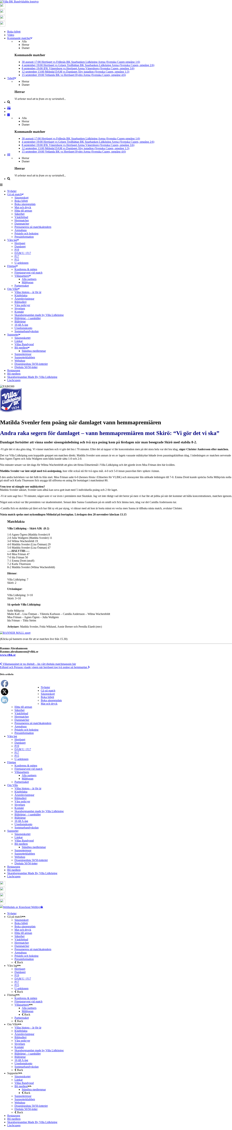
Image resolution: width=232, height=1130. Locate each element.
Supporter (12, 830)
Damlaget (20, 742)
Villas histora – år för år (27, 788)
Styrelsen (19, 804)
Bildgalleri (20, 798)
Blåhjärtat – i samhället (27, 814)
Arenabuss (20, 726)
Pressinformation (24, 732)
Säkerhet (19, 710)
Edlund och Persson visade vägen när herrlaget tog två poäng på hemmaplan (44, 667)
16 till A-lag (21, 821)
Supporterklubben (24, 853)
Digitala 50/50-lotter (26, 863)
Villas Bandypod (24, 840)
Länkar (18, 837)
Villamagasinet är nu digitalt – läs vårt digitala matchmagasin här (39, 663)
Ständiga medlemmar (34, 847)
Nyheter (45, 687)
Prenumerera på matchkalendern (32, 723)
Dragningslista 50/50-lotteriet (31, 860)
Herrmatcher (21, 716)
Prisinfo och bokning (26, 729)
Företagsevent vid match (28, 768)
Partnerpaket (21, 781)
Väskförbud (21, 713)
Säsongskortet (22, 834)
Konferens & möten (25, 765)
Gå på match (48, 690)
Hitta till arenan (23, 706)
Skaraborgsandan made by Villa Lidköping (39, 811)
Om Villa (12, 785)
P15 (16, 755)
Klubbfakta (20, 791)
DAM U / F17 (22, 749)
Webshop (19, 856)
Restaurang (13, 866)
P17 (16, 752)
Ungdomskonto (23, 824)
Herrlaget (19, 739)
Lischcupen (13, 876)
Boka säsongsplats (51, 700)
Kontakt (19, 807)
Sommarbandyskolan (26, 827)
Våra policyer (22, 801)
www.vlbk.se (8, 654)
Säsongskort (48, 693)
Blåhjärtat (20, 817)
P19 (16, 746)
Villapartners (21, 772)
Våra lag (12, 736)
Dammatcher (21, 719)
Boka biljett (47, 697)
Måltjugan (27, 778)
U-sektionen (21, 759)
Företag (11, 762)
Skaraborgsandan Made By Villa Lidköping (32, 873)
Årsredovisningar (24, 794)
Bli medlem (21, 843)
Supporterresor (22, 850)
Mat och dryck (49, 703)
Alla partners (29, 775)
